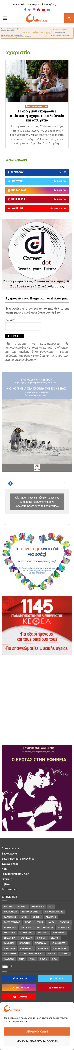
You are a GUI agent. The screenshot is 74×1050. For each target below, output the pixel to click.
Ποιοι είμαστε (10, 848)
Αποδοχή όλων (37, 1031)
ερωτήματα (26, 938)
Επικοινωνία (19, 4)
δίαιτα (51, 922)
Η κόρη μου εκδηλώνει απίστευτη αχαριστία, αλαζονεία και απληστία (37, 115)
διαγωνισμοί (10, 928)
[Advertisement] (37, 699)
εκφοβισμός (26, 933)
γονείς (40, 922)
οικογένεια (9, 948)
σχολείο (64, 954)
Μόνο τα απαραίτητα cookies (37, 1041)
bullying (8, 907)
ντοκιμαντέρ (58, 943)
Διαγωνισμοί (9, 889)
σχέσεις (51, 954)
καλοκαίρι (9, 943)
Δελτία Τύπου (10, 863)
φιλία (31, 959)
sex (51, 907)
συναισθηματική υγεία (32, 954)
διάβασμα (64, 922)
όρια (54, 959)
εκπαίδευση (9, 933)
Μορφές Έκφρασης (54, 912)
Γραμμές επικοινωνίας (15, 873)
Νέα (4, 868)
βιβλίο (28, 922)
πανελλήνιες (26, 948)
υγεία (21, 959)
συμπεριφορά (59, 948)
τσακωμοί (9, 959)
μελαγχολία (41, 943)
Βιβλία (6, 884)
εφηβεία (41, 938)
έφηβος (37, 917)
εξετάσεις (43, 933)
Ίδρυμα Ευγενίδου (31, 912)
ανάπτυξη (51, 917)
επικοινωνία (58, 933)
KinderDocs (38, 907)
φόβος (43, 959)
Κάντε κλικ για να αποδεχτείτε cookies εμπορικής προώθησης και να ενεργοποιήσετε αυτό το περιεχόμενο (37, 501)
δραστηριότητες (45, 928)
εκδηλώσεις (63, 928)
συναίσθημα (10, 954)
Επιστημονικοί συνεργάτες (42, 4)
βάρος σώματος (12, 922)
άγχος (24, 917)
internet (22, 907)
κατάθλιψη (24, 943)
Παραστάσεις (10, 917)
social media (10, 912)
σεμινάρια (43, 948)
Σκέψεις (7, 879)
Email (10, 320)
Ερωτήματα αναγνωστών (36, 106)
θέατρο (55, 938)
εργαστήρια (9, 938)
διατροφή (26, 928)
